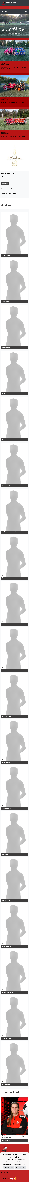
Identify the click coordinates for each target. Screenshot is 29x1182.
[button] (2, 25)
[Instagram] (8, 1172)
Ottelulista (5, 183)
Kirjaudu (5, 11)
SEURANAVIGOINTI (17, 2)
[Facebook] (2, 1172)
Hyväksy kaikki (9, 1167)
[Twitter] (5, 1172)
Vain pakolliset (20, 1167)
